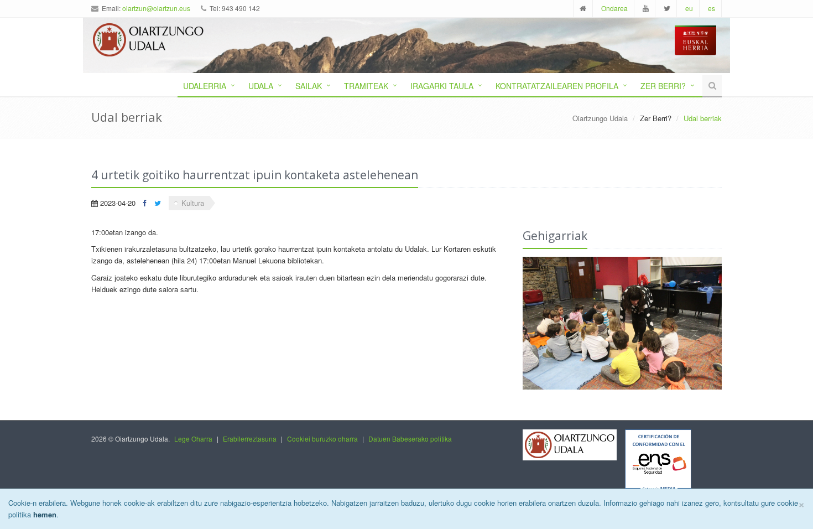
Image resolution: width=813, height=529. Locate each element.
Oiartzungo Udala (600, 118)
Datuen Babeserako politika (410, 438)
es (711, 8)
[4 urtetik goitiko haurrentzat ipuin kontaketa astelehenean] (622, 323)
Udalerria (204, 85)
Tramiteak (366, 85)
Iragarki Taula (441, 85)
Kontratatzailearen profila (557, 85)
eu (689, 8)
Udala (260, 85)
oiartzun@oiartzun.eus (156, 8)
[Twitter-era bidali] (157, 203)
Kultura (192, 203)
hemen (44, 514)
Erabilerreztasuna (250, 438)
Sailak (308, 85)
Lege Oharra (193, 438)
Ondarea (614, 8)
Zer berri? (663, 85)
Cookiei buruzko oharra (322, 438)
